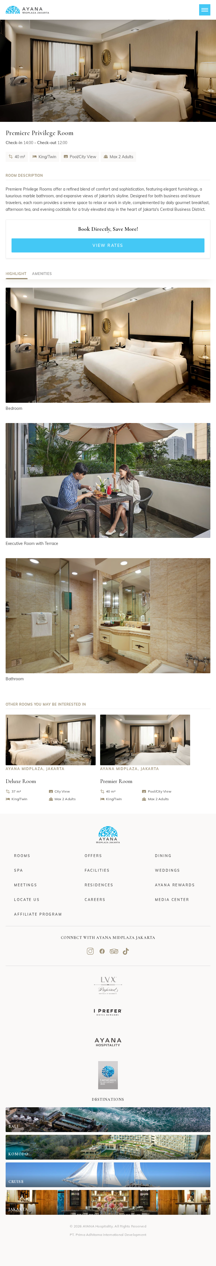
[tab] (16, 274)
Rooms (22, 856)
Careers (95, 900)
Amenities (42, 274)
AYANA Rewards (175, 885)
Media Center (172, 900)
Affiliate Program (38, 914)
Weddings (167, 870)
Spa (18, 870)
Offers (93, 856)
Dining (163, 856)
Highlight (16, 274)
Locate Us (27, 900)
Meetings (25, 885)
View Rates (108, 245)
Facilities (97, 870)
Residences (99, 885)
